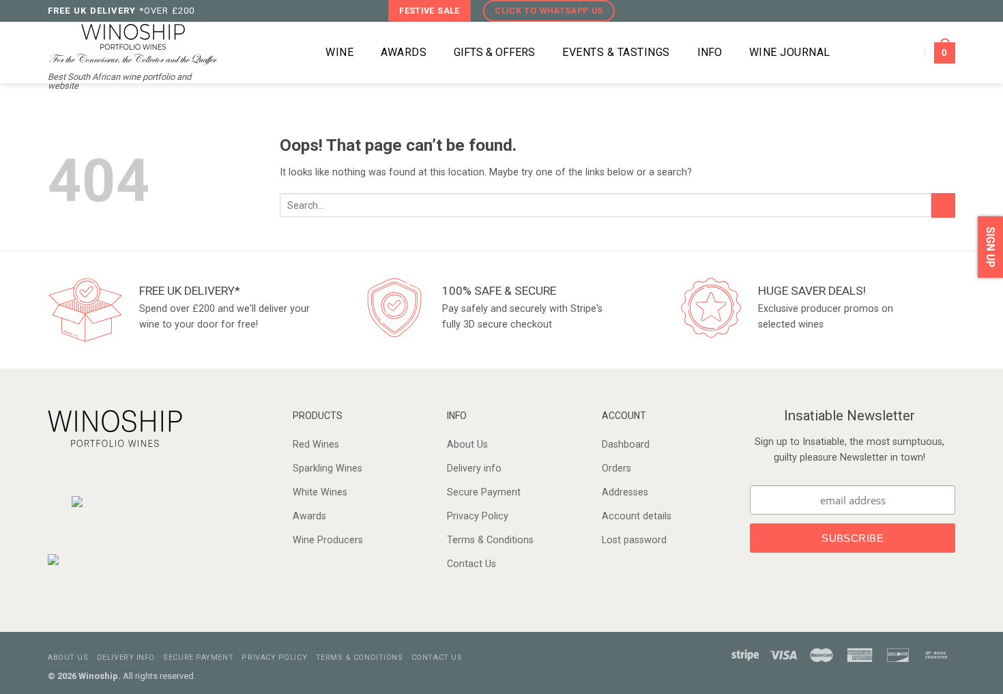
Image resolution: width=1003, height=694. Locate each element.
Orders (616, 468)
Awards (309, 516)
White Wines (320, 492)
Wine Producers (328, 540)
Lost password (634, 540)
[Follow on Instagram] (920, 10)
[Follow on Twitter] (933, 10)
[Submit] (943, 205)
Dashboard (626, 444)
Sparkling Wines (327, 468)
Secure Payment (484, 492)
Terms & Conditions (490, 540)
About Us (467, 444)
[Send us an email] (948, 10)
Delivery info (474, 468)
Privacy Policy (477, 516)
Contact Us (471, 564)
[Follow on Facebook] (905, 10)
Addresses (625, 492)
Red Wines (316, 444)
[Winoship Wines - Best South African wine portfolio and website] (133, 43)
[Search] (292, 53)
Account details (636, 516)
